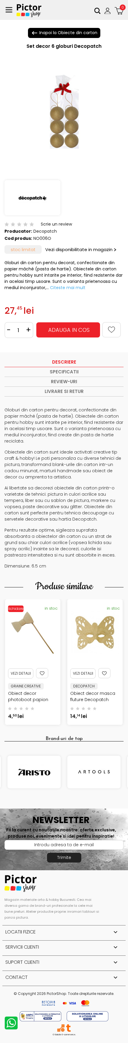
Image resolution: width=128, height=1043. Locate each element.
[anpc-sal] (41, 1015)
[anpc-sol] (87, 1015)
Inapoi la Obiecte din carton (64, 33)
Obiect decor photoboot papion (28, 696)
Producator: (18, 231)
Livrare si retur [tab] (64, 391)
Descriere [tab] (64, 362)
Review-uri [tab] (64, 381)
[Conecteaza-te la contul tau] (108, 10)
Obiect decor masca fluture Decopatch (92, 696)
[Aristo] (34, 772)
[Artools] (94, 772)
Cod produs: (18, 238)
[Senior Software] (61, 1028)
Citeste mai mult (67, 288)
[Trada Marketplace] (68, 1028)
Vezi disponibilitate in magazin (79, 249)
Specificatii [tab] (64, 372)
